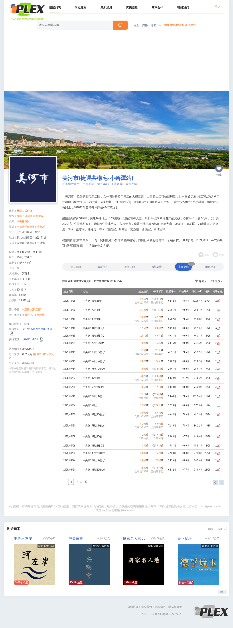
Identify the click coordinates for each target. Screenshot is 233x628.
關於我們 (146, 606)
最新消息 (106, 7)
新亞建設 (38, 215)
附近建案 (80, 7)
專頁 (206, 255)
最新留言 (103, 266)
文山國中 (27, 314)
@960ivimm (127, 510)
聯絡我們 (183, 7)
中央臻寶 (75, 538)
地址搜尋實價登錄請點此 (180, 25)
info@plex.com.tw (211, 506)
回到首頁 (132, 606)
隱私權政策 (175, 606)
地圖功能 (130, 266)
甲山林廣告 (23, 221)
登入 (218, 6)
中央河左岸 (23, 538)
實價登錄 (132, 7)
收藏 (219, 167)
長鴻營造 (27, 215)
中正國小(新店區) (31, 309)
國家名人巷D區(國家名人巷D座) (135, 538)
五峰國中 (40, 314)
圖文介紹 (76, 266)
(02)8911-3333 (30, 339)
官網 (221, 255)
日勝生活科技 (24, 210)
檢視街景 (156, 266)
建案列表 (55, 7)
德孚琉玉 (185, 538)
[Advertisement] (116, 60)
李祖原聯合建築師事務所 (31, 226)
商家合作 (157, 7)
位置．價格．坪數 (145, 25)
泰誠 (19, 215)
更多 (222, 592)
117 (85, 481)
